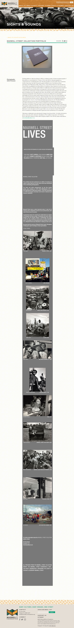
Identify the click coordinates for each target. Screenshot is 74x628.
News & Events (32, 5)
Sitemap (41, 617)
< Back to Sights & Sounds (16, 37)
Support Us (69, 5)
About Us (22, 5)
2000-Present (11, 81)
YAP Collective (52, 625)
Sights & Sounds (57, 5)
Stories (48, 5)
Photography (11, 79)
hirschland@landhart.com (29, 118)
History (41, 5)
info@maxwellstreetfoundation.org (27, 614)
